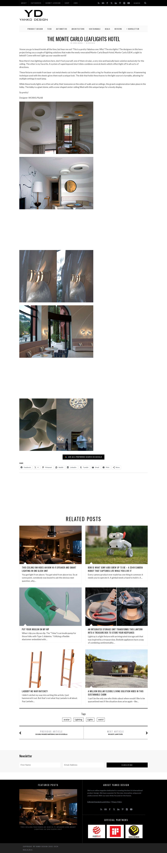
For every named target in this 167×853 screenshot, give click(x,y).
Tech (49, 29)
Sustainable (95, 29)
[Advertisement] (103, 15)
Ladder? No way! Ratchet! (35, 691)
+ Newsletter (133, 29)
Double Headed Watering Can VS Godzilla (51, 732)
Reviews (118, 29)
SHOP (67, 3)
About (24, 3)
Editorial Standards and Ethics (98, 802)
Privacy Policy (116, 802)
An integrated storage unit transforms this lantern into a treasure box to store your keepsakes (115, 631)
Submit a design (53, 3)
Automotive (61, 29)
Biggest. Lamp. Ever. (115, 732)
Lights (90, 719)
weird (100, 719)
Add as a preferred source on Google (85, 457)
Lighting (78, 719)
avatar (67, 719)
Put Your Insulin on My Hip (35, 629)
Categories (36, 3)
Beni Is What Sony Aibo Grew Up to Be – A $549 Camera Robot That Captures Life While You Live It (115, 569)
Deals (107, 29)
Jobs (76, 3)
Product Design (35, 29)
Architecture (78, 29)
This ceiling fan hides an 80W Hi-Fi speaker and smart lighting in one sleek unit (48, 828)
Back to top (27, 849)
